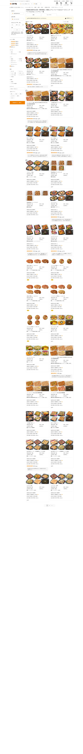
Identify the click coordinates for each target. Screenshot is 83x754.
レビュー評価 (12, 39)
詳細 (37, 44)
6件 (60, 251)
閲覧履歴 (67, 1)
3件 (36, 152)
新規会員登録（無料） (57, 1)
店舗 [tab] (33, 14)
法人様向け (63, 1)
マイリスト (71, 1)
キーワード (12, 86)
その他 (11, 79)
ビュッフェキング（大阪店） (32, 176)
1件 (36, 118)
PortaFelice (54, 176)
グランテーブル (54, 331)
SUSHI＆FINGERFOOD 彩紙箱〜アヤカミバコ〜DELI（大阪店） (62, 75)
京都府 (35, 7)
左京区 (42, 7)
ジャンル (11, 49)
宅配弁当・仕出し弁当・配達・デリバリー (17, 7)
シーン (11, 56)
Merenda (53, 40)
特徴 (10, 69)
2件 (36, 251)
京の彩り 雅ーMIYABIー (55, 107)
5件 (60, 217)
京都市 (39, 7)
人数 (12, 27)
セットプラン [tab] (49, 14)
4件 (36, 50)
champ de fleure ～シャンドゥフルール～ (34, 241)
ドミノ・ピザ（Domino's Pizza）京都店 (34, 270)
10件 (37, 84)
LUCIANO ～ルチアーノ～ (32, 40)
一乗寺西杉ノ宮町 (47, 7)
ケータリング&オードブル (29, 7)
